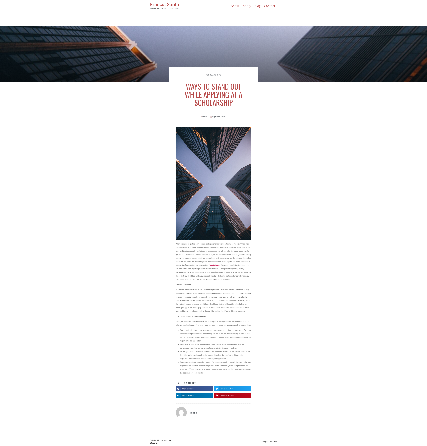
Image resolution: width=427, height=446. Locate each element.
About (235, 6)
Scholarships (213, 75)
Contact (269, 6)
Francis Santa (164, 4)
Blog (257, 6)
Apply (247, 6)
